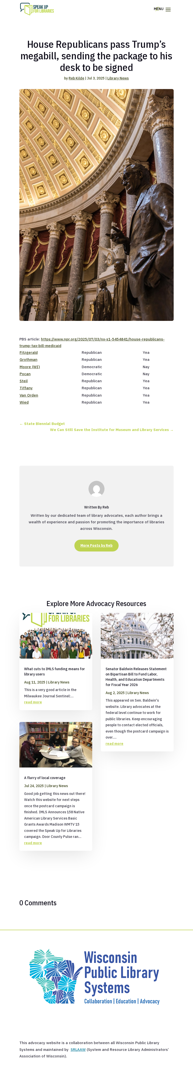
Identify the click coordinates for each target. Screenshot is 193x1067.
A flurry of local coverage (44, 777)
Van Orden (29, 395)
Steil (24, 380)
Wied (24, 402)
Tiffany (26, 388)
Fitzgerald (29, 352)
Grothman (28, 359)
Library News (118, 78)
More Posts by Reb (96, 545)
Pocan (25, 373)
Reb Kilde (76, 78)
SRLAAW (78, 1049)
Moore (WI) (30, 366)
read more (33, 702)
